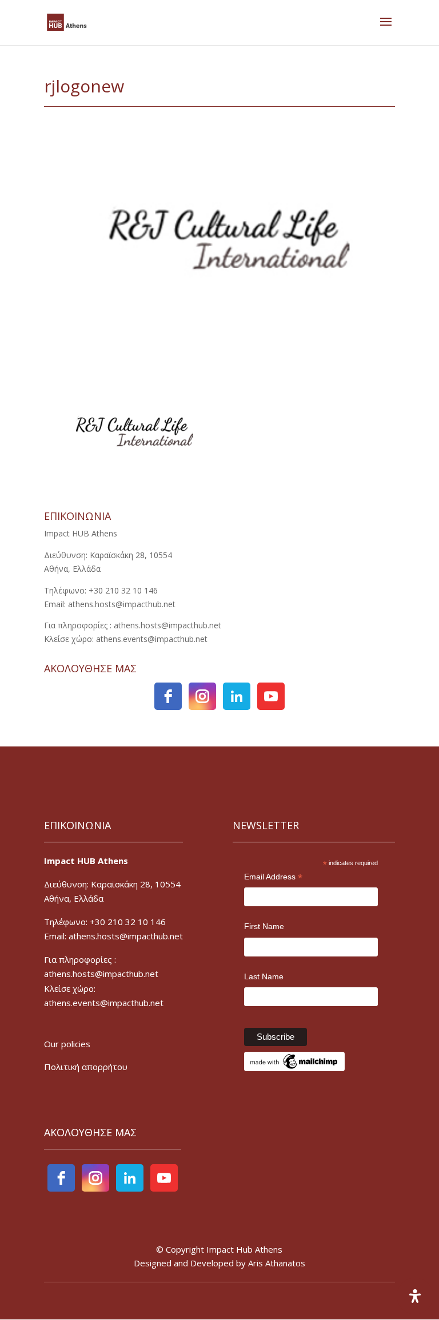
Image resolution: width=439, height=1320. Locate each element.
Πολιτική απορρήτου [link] (85, 1066)
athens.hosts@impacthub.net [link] (101, 973)
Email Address (273, 877)
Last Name (264, 976)
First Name (264, 926)
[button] (386, 29)
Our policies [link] (67, 1043)
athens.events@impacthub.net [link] (103, 1002)
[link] (66, 21)
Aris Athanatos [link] (276, 1263)
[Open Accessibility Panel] (415, 1296)
